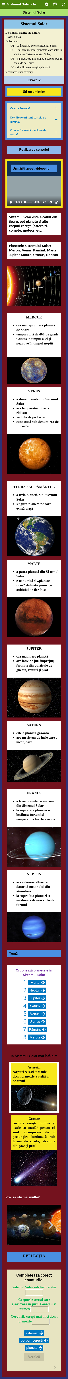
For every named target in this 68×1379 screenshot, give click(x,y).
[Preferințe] (51, 202)
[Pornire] (11, 202)
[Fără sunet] (44, 202)
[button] (34, 108)
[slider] (28, 202)
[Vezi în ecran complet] (57, 202)
